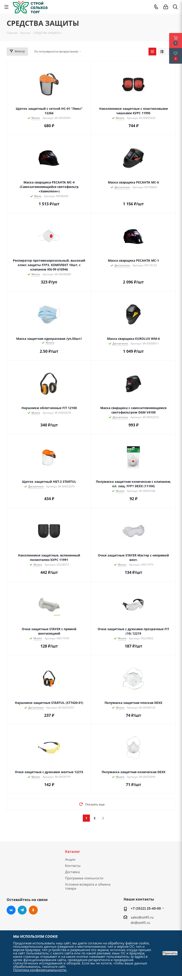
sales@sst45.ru (142, 917)
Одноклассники (33, 910)
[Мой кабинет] (165, 7)
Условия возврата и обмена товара (87, 886)
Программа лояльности (84, 878)
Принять (170, 953)
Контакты (73, 865)
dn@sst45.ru (140, 922)
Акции (70, 859)
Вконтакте (11, 910)
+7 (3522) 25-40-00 (146, 908)
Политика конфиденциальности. (40, 970)
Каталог (72, 851)
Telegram (22, 910)
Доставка (72, 872)
